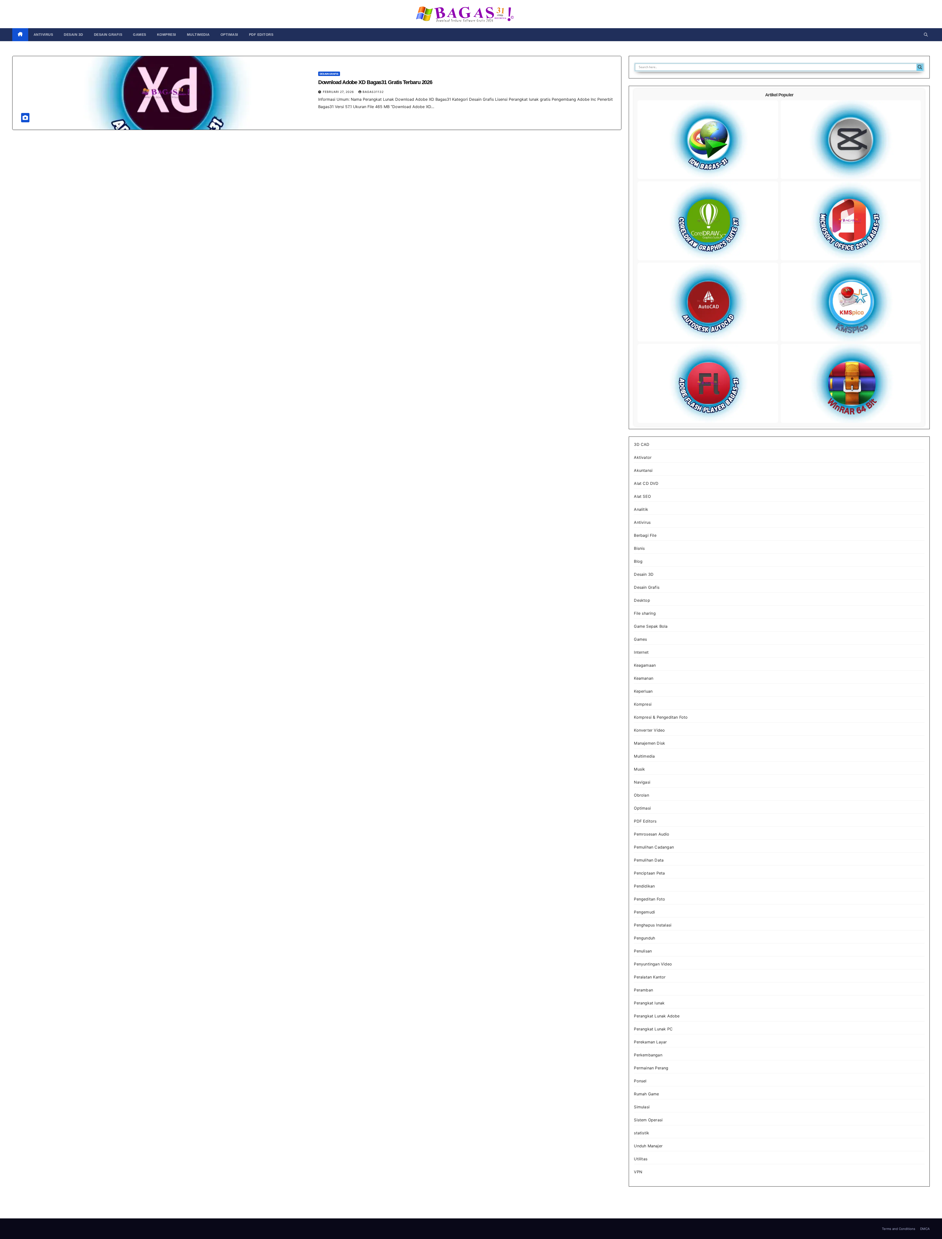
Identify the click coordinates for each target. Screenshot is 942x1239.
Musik (639, 769)
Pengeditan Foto (649, 899)
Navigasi (642, 782)
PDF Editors (261, 35)
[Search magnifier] (919, 67)
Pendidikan (644, 886)
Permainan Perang (651, 1067)
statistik (641, 1132)
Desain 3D (73, 35)
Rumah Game (646, 1093)
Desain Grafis (108, 35)
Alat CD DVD (646, 483)
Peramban (643, 990)
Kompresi (166, 35)
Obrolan (641, 795)
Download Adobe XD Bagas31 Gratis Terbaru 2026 (375, 82)
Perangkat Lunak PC (653, 1028)
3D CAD (641, 444)
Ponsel (640, 1080)
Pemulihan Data (649, 860)
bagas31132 (373, 92)
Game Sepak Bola (650, 626)
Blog (638, 561)
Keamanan (643, 678)
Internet (641, 652)
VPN (638, 1171)
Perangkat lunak (649, 1003)
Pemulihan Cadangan (654, 847)
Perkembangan (648, 1054)
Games (139, 35)
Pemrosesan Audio (651, 834)
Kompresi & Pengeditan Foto (661, 717)
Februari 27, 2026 (339, 92)
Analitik (641, 509)
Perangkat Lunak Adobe (657, 1016)
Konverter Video (649, 730)
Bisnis (639, 548)
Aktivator (643, 457)
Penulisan (643, 951)
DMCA (925, 1229)
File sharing (644, 613)
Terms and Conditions (898, 1229)
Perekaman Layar (650, 1041)
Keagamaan (645, 665)
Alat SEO (642, 496)
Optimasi (229, 35)
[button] (926, 34)
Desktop (642, 600)
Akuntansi (643, 470)
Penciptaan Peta (649, 873)
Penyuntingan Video (653, 964)
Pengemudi (644, 912)
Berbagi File (645, 535)
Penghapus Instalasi (652, 925)
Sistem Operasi (648, 1119)
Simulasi (642, 1106)
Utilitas (640, 1158)
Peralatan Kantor (650, 977)
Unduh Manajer (648, 1145)
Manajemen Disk (649, 743)
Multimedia (198, 35)
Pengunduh (644, 938)
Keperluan (643, 691)
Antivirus (43, 35)
